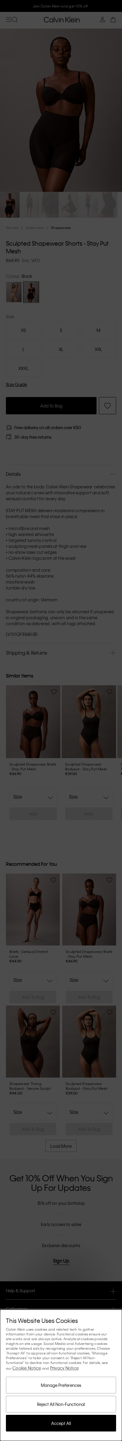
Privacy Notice (64, 1368)
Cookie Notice (26, 1368)
